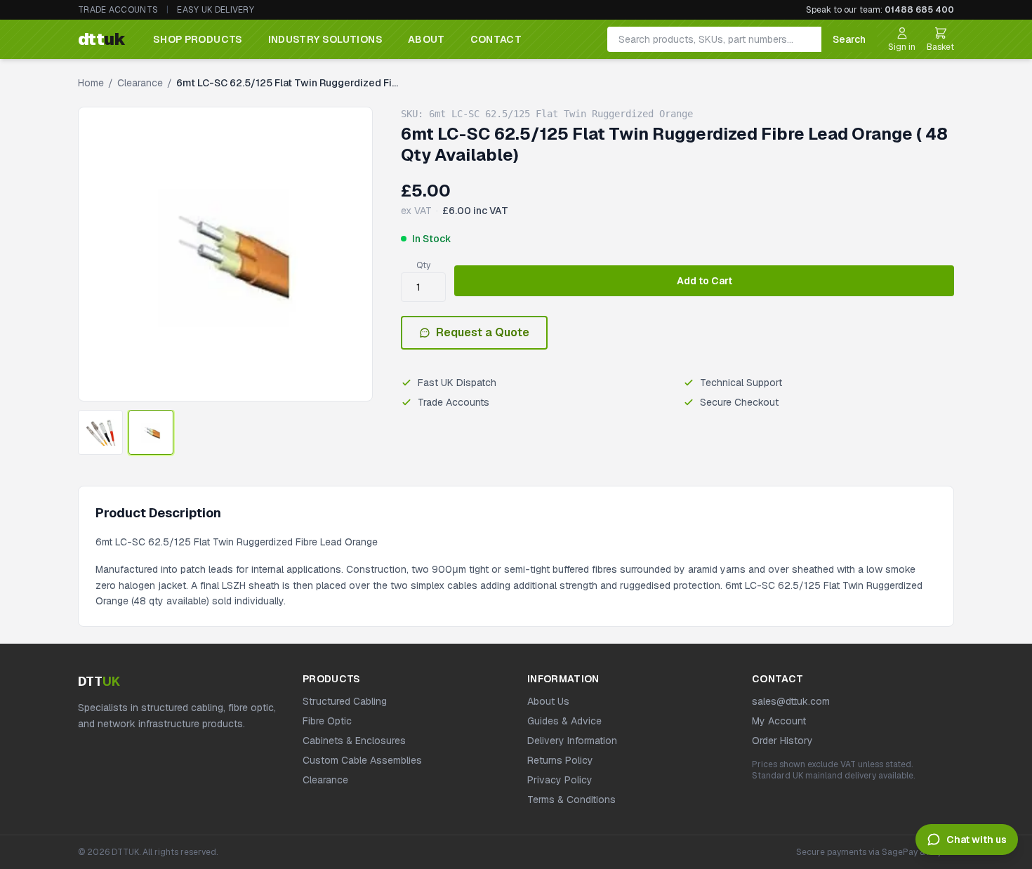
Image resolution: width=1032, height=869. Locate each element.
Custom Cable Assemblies (362, 760)
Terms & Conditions (571, 799)
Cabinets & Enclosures (354, 740)
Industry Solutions (325, 39)
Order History (782, 740)
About (426, 39)
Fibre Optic (327, 721)
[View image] (100, 432)
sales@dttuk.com (791, 701)
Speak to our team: (880, 9)
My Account (779, 721)
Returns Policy (560, 760)
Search (849, 39)
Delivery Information (572, 740)
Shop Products (198, 39)
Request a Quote (482, 332)
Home (91, 83)
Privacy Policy (560, 780)
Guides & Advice (564, 721)
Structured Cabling (345, 701)
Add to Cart (704, 280)
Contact (496, 39)
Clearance (140, 83)
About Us (548, 701)
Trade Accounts (118, 9)
